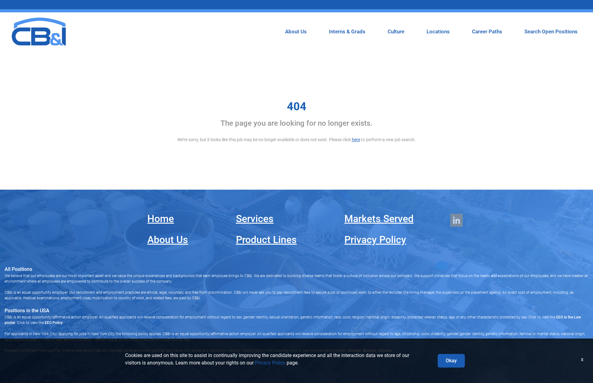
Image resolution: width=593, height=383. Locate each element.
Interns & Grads (347, 31)
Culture (396, 31)
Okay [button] (451, 361)
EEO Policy (54, 323)
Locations (438, 31)
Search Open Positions (551, 31)
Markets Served (379, 219)
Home (160, 219)
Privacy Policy (375, 240)
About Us (296, 31)
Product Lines (266, 240)
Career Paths (487, 31)
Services (255, 219)
